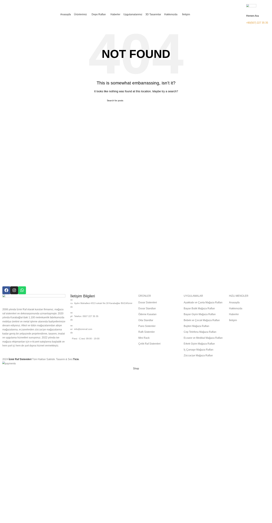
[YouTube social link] (246, 2)
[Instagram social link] (242, 2)
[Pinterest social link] (250, 2)
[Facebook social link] (235, 2)
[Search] (269, 14)
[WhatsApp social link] (253, 2)
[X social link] (239, 2)
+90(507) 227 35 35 (257, 22)
